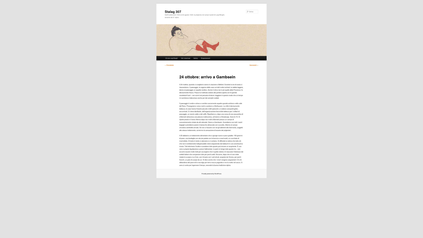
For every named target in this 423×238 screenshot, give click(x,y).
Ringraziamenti (205, 58)
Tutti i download (185, 58)
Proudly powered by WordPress (211, 174)
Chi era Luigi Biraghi (171, 58)
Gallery (195, 58)
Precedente (169, 65)
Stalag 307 (173, 11)
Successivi (254, 65)
